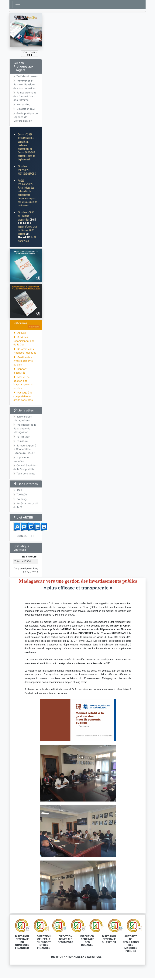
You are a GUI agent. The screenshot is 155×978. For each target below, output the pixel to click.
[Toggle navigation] (17, 4)
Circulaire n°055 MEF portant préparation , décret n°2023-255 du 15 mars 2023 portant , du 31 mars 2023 (27, 226)
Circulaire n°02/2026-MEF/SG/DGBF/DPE (27, 169)
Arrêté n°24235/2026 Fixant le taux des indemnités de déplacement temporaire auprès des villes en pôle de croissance (27, 193)
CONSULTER (26, 535)
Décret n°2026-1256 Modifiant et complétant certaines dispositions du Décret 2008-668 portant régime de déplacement (26, 146)
